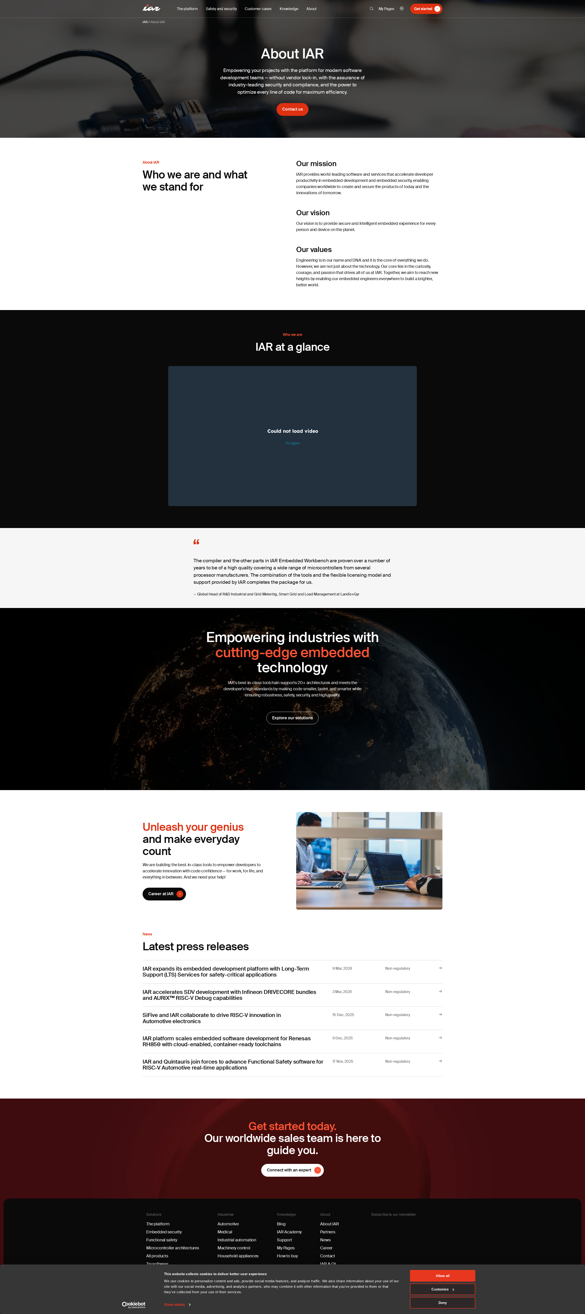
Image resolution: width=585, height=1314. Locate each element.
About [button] (311, 8)
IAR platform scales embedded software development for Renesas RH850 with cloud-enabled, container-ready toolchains (227, 1041)
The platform (158, 1224)
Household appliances (238, 1256)
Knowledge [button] (289, 8)
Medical (225, 1232)
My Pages (386, 8)
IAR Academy (289, 1232)
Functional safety (161, 1240)
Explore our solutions (292, 718)
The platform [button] (187, 8)
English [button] (402, 9)
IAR (145, 22)
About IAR (158, 22)
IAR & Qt (328, 1264)
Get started (423, 8)
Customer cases (258, 8)
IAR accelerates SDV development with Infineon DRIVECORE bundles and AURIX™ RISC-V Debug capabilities (229, 994)
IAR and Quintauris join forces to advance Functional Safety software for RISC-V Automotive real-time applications (233, 1064)
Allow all (442, 1276)
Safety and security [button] (221, 8)
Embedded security (164, 1232)
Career (326, 1248)
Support (284, 1240)
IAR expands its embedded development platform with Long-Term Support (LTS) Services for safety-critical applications (226, 971)
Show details (174, 1305)
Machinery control (234, 1248)
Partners (327, 1232)
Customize (440, 1289)
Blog (281, 1224)
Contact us (292, 109)
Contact (327, 1256)
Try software (157, 1264)
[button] (371, 8)
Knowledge (286, 1214)
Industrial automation (237, 1240)
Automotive (228, 1224)
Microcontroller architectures (172, 1248)
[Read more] (440, 968)
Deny (443, 1303)
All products (157, 1256)
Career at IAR (160, 894)
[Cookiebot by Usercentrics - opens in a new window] (134, 1305)
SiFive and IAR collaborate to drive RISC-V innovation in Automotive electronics (212, 1018)
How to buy (287, 1256)
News (325, 1240)
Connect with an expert (289, 1170)
